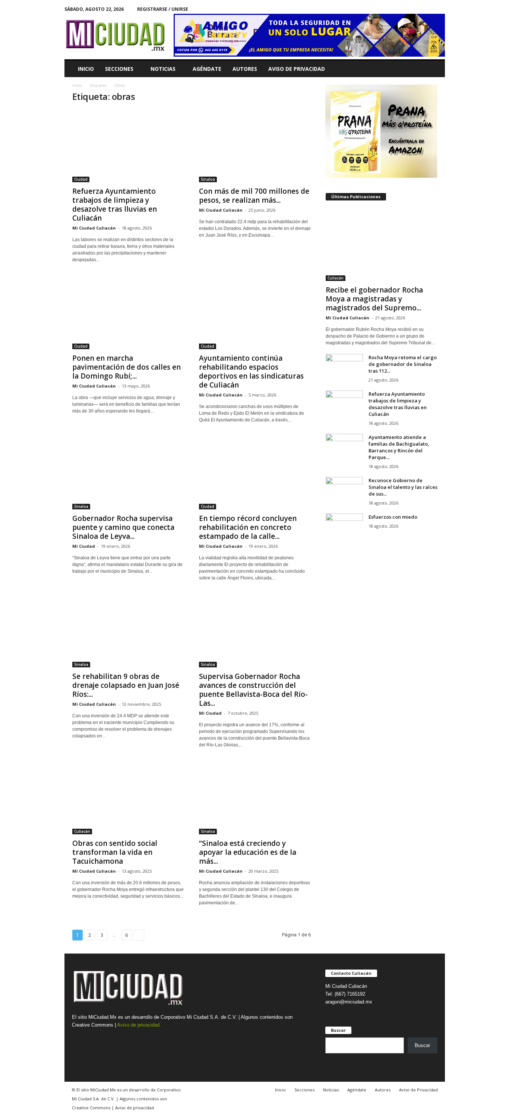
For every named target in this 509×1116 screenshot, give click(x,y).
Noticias (163, 68)
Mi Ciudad (83, 546)
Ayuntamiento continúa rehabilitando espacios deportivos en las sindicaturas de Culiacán (251, 371)
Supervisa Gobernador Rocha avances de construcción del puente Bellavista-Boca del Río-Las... (253, 689)
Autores (245, 68)
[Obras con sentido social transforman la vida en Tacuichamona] (128, 798)
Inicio (86, 68)
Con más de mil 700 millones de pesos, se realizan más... (254, 195)
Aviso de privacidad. (139, 1025)
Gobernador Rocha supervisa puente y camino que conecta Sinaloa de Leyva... (123, 527)
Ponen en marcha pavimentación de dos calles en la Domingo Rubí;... (126, 367)
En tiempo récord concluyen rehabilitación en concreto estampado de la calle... (248, 527)
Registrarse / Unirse (162, 9)
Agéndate (207, 68)
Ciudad (81, 179)
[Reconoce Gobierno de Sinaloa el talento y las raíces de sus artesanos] (344, 491)
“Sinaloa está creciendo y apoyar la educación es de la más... (247, 852)
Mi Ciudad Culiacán (94, 228)
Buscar (422, 1045)
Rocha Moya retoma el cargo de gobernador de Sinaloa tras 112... (403, 364)
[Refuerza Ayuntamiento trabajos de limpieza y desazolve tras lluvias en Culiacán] (128, 146)
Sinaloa (208, 179)
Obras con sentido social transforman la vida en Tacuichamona (114, 852)
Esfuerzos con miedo (393, 516)
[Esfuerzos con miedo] (344, 527)
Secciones (119, 68)
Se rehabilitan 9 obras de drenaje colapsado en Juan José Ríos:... (125, 685)
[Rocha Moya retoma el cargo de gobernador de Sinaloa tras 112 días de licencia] (344, 368)
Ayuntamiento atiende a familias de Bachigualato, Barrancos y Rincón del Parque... (399, 447)
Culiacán (82, 831)
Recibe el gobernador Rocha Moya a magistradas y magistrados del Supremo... (374, 299)
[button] (434, 69)
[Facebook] (427, 9)
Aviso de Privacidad (296, 68)
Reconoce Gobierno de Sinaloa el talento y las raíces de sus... (403, 487)
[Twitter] (439, 9)
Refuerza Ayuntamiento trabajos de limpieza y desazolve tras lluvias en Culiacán (114, 204)
